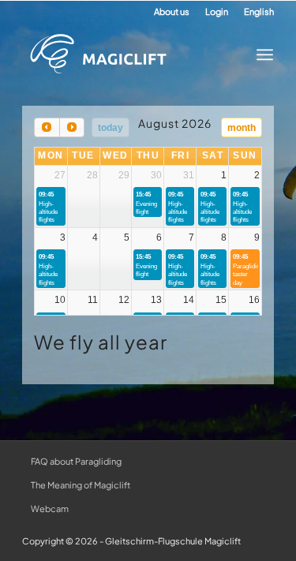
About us (171, 11)
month (241, 127)
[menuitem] (171, 12)
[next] (71, 127)
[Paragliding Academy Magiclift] (135, 54)
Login (216, 11)
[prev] (46, 127)
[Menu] (260, 54)
